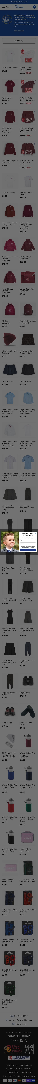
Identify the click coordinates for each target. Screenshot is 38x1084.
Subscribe (28, 549)
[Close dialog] (36, 533)
